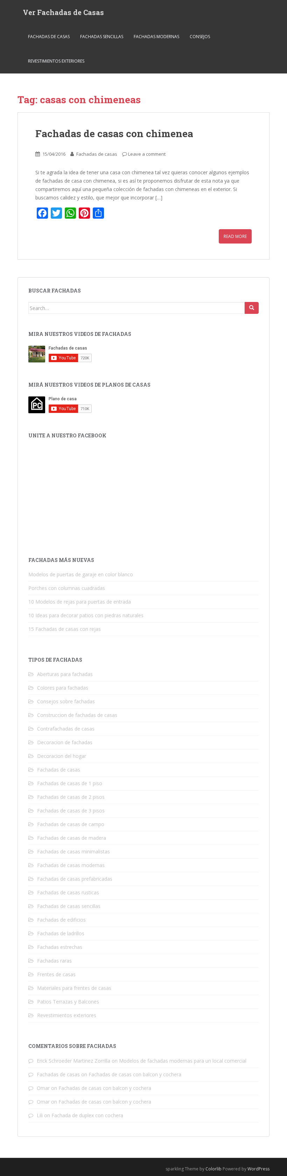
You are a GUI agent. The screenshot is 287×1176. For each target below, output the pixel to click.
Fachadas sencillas (101, 37)
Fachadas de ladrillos (60, 933)
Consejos (200, 37)
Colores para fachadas (62, 687)
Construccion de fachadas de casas (77, 715)
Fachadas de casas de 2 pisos (71, 797)
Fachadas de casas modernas (71, 865)
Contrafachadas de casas (65, 728)
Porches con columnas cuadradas (66, 588)
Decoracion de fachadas (64, 742)
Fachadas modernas (156, 37)
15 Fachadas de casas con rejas (64, 629)
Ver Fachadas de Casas (63, 12)
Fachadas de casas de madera (71, 838)
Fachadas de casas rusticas (68, 892)
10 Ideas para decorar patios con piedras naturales (86, 615)
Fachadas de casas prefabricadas (74, 878)
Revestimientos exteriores (56, 61)
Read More (235, 236)
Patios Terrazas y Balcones (68, 1001)
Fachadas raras (54, 960)
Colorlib (213, 1169)
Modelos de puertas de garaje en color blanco (80, 574)
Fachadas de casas (49, 37)
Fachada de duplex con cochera (87, 1115)
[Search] (252, 308)
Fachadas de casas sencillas (68, 906)
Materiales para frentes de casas (74, 988)
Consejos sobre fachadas (66, 701)
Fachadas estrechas (59, 947)
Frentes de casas (56, 974)
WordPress (258, 1169)
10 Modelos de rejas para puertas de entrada (79, 601)
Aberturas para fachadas (65, 674)
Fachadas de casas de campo (70, 824)
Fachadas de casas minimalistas (73, 851)
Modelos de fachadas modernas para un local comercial (182, 1060)
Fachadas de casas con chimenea (114, 133)
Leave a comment (147, 154)
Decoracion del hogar (61, 756)
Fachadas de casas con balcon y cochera (135, 1074)
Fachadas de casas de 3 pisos (71, 810)
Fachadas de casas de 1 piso (69, 783)
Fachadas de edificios (61, 919)
